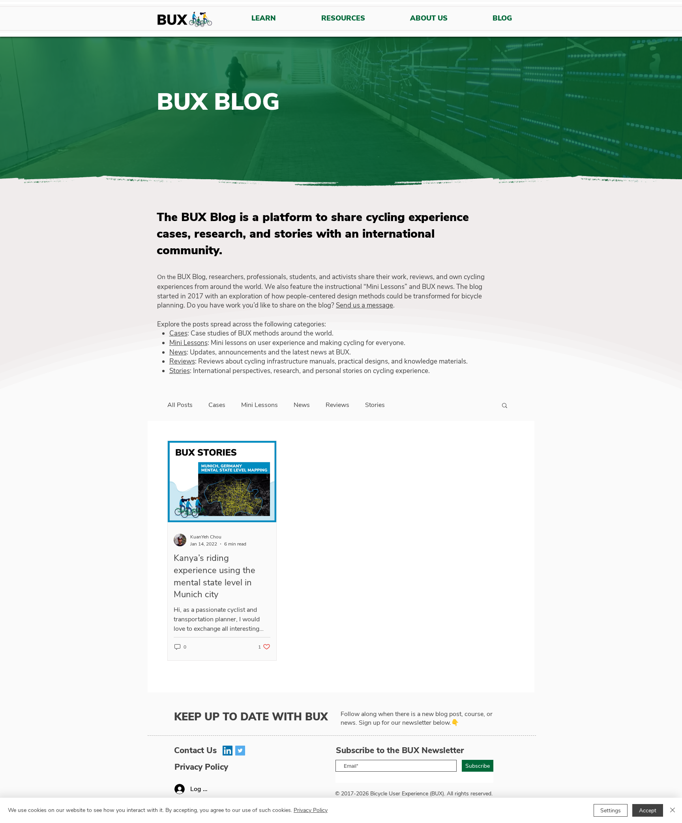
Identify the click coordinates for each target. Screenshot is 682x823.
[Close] (672, 810)
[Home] (184, 20)
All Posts (180, 405)
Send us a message (364, 305)
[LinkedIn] (227, 751)
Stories (179, 370)
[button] (504, 406)
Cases (178, 333)
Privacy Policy (311, 810)
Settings (610, 810)
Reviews (182, 361)
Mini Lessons (188, 342)
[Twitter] (240, 751)
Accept (647, 810)
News (178, 352)
